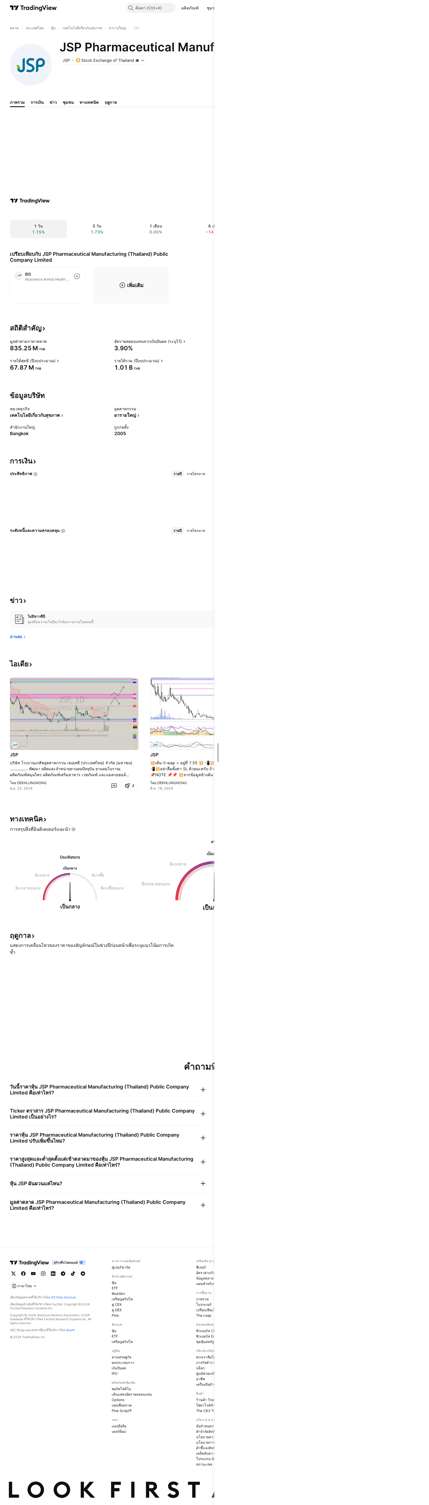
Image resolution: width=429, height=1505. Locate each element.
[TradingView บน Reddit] (82, 1273)
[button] (202, 8)
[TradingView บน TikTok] (73, 1273)
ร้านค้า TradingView (212, 1400)
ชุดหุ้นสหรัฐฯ (206, 1342)
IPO (115, 1373)
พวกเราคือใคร (207, 1357)
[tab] (178, 473)
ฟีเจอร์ (201, 1267)
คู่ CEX (117, 1304)
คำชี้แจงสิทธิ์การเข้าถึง (213, 1448)
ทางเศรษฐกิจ (121, 1357)
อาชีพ (200, 1379)
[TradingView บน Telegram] (63, 1273)
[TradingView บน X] (13, 1273)
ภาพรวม (202, 1299)
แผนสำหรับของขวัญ (211, 1283)
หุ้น (114, 1283)
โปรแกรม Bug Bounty (213, 1459)
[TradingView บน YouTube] (33, 1273)
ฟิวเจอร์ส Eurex (208, 1336)
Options (118, 1400)
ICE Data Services (63, 1297)
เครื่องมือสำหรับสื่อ (210, 1384)
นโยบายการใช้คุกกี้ (210, 1442)
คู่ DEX (117, 1310)
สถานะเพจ (204, 1464)
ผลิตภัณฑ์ (190, 7)
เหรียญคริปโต (122, 1299)
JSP (14, 754)
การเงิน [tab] (37, 102)
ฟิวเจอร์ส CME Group (212, 1331)
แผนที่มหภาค (122, 1405)
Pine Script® (122, 1411)
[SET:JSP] (15, 745)
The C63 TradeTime (212, 1411)
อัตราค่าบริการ (207, 1273)
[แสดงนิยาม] (50, 341)
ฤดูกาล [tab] (111, 102)
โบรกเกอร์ (204, 1304)
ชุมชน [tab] (68, 102)
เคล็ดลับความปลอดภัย (213, 1453)
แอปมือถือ (119, 1426)
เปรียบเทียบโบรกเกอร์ (212, 1310)
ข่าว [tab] (53, 102)
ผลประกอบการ (123, 1362)
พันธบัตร (118, 1293)
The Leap (204, 1315)
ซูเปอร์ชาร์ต (121, 1267)
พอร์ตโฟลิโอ (121, 1389)
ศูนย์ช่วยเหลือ (206, 1373)
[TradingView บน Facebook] (23, 1273)
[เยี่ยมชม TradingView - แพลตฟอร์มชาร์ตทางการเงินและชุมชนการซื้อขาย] (30, 200)
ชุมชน (212, 7)
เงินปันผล (119, 1368)
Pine (115, 1315)
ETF (115, 1288)
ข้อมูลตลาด (205, 1278)
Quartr (70, 1330)
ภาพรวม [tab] (17, 102)
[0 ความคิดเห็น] (114, 786)
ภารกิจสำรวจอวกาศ (211, 1362)
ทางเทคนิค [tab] (89, 102)
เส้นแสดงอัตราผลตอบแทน (132, 1394)
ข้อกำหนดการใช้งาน (212, 1426)
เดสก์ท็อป (119, 1431)
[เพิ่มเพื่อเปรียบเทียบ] (77, 276)
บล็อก (200, 1368)
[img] (137, 60)
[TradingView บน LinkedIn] (53, 1273)
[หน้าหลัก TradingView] (33, 7)
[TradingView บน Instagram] (43, 1273)
